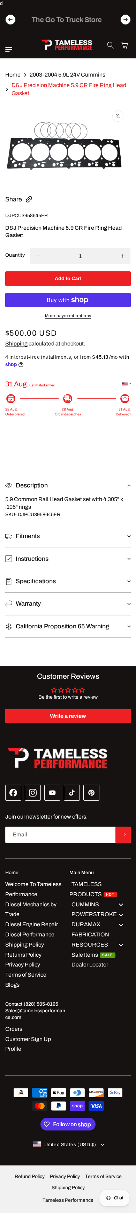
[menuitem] (100, 889)
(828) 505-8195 (41, 1004)
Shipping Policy (68, 1187)
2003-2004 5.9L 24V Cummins (67, 75)
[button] (10, 49)
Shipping (16, 344)
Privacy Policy (65, 1176)
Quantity (15, 255)
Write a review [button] (68, 716)
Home (13, 75)
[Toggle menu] (121, 904)
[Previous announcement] (10, 19)
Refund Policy (30, 1176)
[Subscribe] (123, 835)
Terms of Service (103, 1176)
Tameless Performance (68, 1200)
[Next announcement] (125, 19)
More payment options (68, 315)
